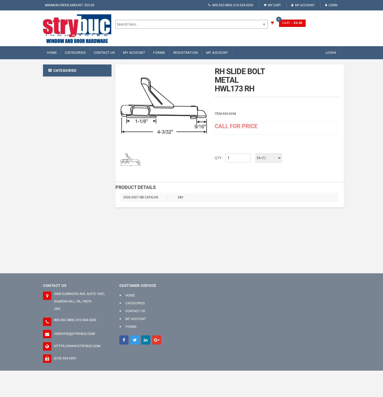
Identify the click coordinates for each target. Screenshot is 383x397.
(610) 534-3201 (65, 358)
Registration (185, 53)
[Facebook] (123, 340)
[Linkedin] (145, 340)
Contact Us (104, 53)
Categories (75, 53)
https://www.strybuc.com (77, 346)
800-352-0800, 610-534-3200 (232, 5)
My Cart (274, 5)
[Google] (156, 340)
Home (52, 53)
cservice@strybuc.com (74, 334)
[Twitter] (134, 340)
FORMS (159, 53)
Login (333, 5)
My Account (305, 5)
